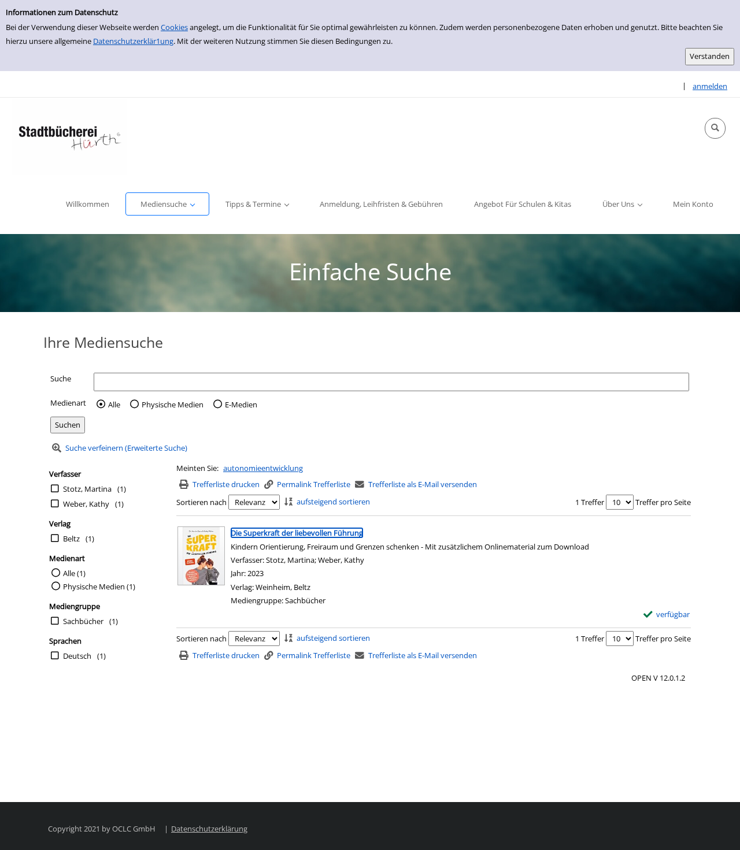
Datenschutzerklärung (209, 828)
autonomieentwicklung (263, 468)
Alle (114, 404)
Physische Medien (173, 404)
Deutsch (77, 656)
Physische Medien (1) (99, 586)
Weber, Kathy (86, 504)
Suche (60, 378)
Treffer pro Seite (663, 502)
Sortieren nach (201, 502)
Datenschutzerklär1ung (133, 41)
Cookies (174, 27)
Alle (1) (74, 573)
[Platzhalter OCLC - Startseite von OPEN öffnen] (69, 136)
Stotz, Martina (87, 489)
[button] (715, 128)
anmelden (710, 86)
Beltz (71, 538)
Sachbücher (83, 621)
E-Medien (241, 404)
